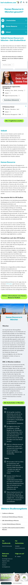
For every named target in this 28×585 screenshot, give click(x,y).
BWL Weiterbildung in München (10, 520)
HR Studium (9, 284)
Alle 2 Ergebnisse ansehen (14, 121)
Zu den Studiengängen (17, 583)
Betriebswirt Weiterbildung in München (12, 517)
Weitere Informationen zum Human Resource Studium (14, 297)
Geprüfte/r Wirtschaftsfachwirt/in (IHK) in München (13, 528)
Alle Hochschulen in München (13, 403)
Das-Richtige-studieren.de (7, 558)
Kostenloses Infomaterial (6, 583)
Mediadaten (17, 546)
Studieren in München (8, 513)
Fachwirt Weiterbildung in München (11, 524)
